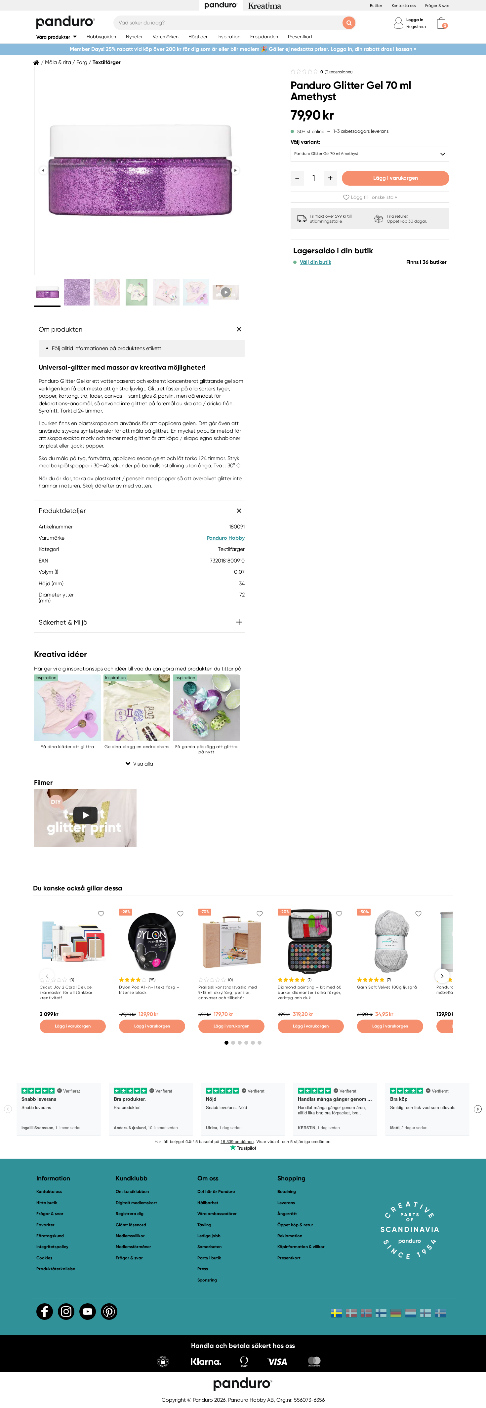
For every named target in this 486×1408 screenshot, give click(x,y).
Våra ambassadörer (217, 1213)
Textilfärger (107, 62)
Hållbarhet (207, 1202)
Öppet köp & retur (295, 1224)
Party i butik (209, 1257)
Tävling (204, 1224)
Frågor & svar (437, 5)
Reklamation (289, 1235)
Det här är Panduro (216, 1191)
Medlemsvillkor (130, 1235)
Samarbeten (209, 1246)
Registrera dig (129, 1213)
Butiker (376, 5)
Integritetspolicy (52, 1246)
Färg (81, 62)
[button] (56, 36)
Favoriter (45, 1224)
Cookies (44, 1258)
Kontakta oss (404, 5)
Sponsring (207, 1280)
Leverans (286, 1202)
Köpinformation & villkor (301, 1246)
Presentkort (289, 1257)
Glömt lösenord (131, 1224)
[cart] (441, 23)
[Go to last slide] (43, 170)
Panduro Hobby (226, 538)
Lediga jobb (209, 1235)
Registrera (416, 26)
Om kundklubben (132, 1191)
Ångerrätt (287, 1213)
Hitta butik (46, 1202)
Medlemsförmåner (133, 1246)
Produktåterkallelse (55, 1268)
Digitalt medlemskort (136, 1202)
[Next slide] (235, 170)
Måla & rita (58, 62)
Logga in (414, 19)
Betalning (286, 1191)
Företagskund (50, 1235)
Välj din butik (315, 262)
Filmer (43, 782)
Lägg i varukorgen (395, 178)
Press (202, 1268)
